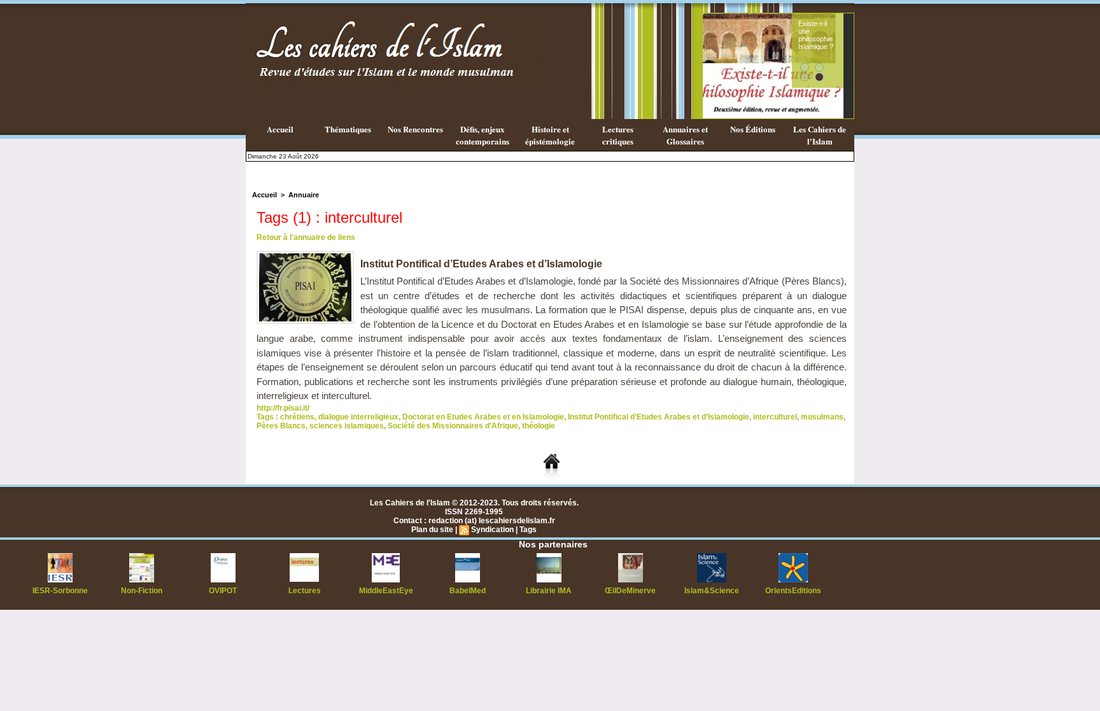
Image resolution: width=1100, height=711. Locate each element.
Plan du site (432, 529)
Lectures (304, 590)
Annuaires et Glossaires (685, 135)
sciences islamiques (346, 425)
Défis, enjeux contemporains (482, 135)
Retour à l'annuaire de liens (306, 237)
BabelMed (467, 590)
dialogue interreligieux (358, 416)
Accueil (280, 129)
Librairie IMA (549, 590)
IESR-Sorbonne (60, 590)
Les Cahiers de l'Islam (819, 135)
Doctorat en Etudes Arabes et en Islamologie (483, 416)
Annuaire (303, 195)
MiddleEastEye (386, 590)
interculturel (775, 416)
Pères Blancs (281, 425)
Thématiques (348, 129)
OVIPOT (223, 590)
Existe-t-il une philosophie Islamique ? (815, 35)
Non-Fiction (141, 590)
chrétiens (297, 416)
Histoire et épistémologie (550, 135)
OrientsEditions (793, 590)
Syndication (492, 529)
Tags (528, 529)
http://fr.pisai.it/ (283, 408)
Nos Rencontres (415, 129)
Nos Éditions (752, 129)
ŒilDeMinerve (630, 590)
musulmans (822, 416)
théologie (538, 425)
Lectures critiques (617, 135)
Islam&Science (711, 590)
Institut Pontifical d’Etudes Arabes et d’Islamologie (481, 263)
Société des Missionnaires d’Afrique (453, 425)
